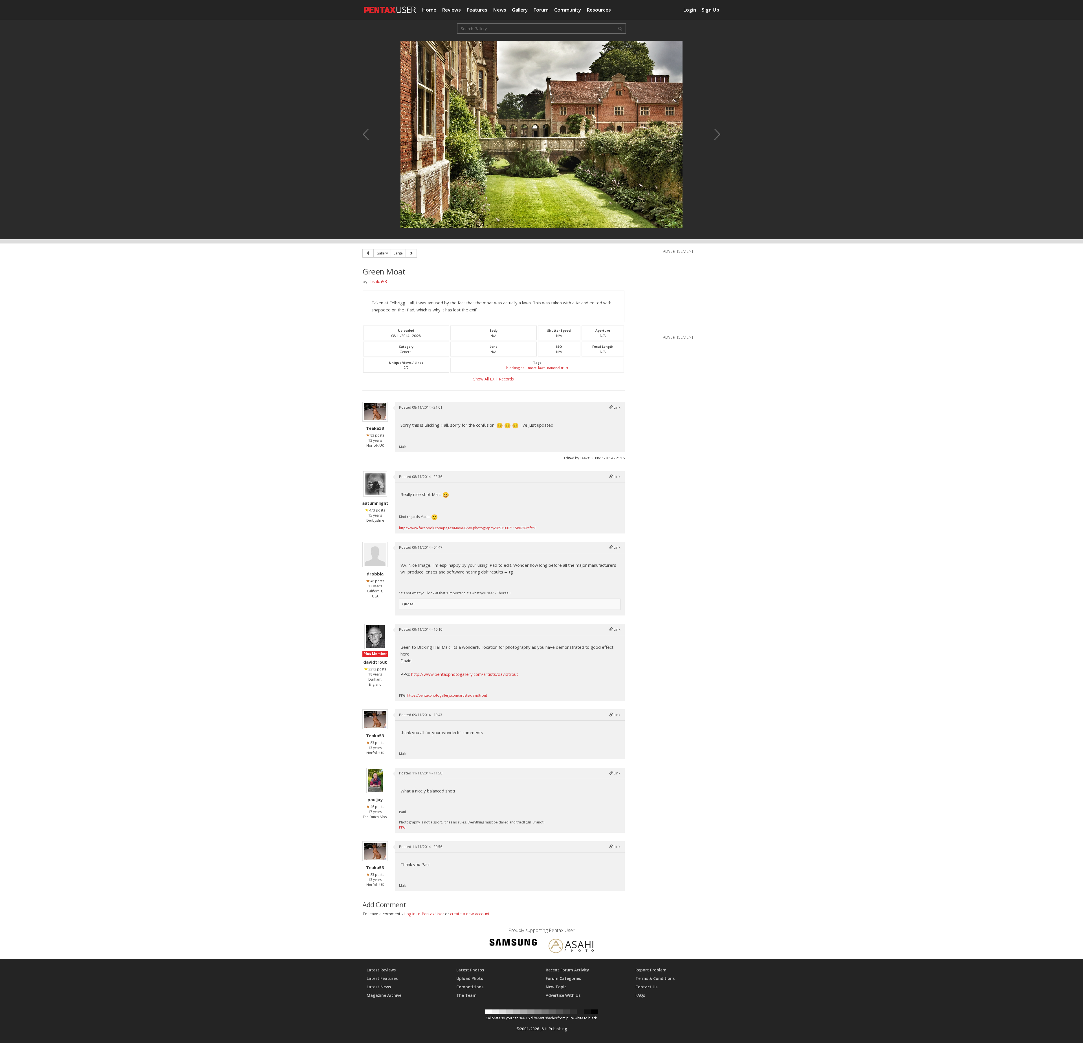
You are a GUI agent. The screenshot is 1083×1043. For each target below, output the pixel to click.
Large (398, 253)
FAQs (640, 995)
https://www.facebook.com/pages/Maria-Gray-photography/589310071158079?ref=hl (467, 528)
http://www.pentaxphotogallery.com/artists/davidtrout (464, 674)
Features (476, 9)
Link (616, 407)
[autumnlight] (375, 484)
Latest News (379, 986)
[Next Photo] (713, 134)
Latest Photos (470, 970)
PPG (402, 827)
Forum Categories (563, 978)
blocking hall (516, 368)
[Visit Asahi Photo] (571, 946)
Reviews (451, 9)
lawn (541, 368)
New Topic (556, 986)
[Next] (411, 253)
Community (567, 9)
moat (532, 368)
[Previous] (368, 253)
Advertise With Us (563, 995)
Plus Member (375, 653)
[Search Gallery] (620, 28)
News (499, 9)
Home (429, 9)
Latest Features (382, 978)
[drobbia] (375, 554)
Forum (541, 9)
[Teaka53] (375, 412)
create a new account (470, 913)
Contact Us (646, 986)
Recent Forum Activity (567, 970)
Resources (599, 9)
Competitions (469, 986)
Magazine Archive (384, 995)
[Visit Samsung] (513, 943)
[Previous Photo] (369, 134)
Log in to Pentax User (424, 913)
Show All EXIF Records (493, 379)
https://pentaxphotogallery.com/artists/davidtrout (447, 695)
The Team (466, 995)
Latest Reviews (381, 970)
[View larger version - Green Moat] (541, 134)
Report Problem (650, 970)
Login (689, 9)
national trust (557, 368)
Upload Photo (469, 978)
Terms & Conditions (655, 978)
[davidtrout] (375, 636)
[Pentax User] (390, 7)
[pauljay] (375, 780)
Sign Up (710, 9)
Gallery (520, 9)
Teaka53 (378, 281)
